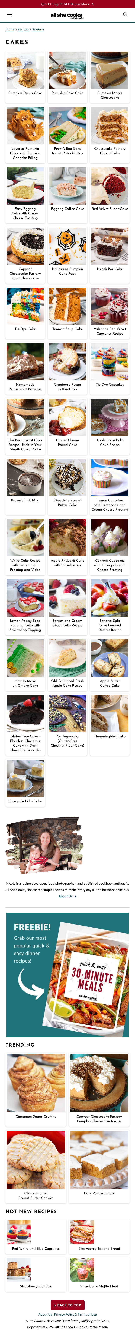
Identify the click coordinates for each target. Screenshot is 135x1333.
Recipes (23, 29)
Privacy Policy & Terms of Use (75, 1314)
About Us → (67, 896)
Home (9, 29)
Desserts (38, 29)
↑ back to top (67, 1305)
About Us (45, 1314)
